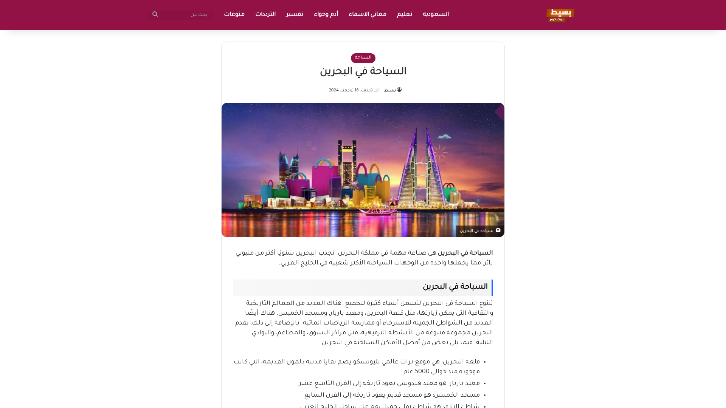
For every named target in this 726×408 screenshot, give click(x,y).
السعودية (436, 15)
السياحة (363, 58)
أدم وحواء (326, 15)
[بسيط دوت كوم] (559, 15)
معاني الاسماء (367, 15)
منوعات (234, 15)
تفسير (294, 15)
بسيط (390, 90)
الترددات (265, 15)
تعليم (404, 15)
